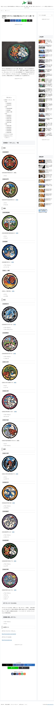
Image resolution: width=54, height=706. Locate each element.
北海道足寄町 (8, 132)
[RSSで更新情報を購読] (24, 674)
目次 (7, 97)
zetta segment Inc (50, 704)
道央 (6, 101)
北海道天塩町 (8, 122)
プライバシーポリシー (14, 704)
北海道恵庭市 (8, 103)
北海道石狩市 (8, 105)
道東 (6, 123)
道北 (6, 113)
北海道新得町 (8, 130)
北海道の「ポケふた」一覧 (9, 99)
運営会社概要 (7, 704)
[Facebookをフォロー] (17, 674)
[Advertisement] (18, 32)
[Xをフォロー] (15, 674)
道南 (6, 106)
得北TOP (2, 704)
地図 (17, 199)
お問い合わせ (21, 704)
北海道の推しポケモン (8, 135)
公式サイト (7, 137)
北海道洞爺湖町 (9, 108)
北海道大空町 (8, 125)
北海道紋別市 (8, 127)
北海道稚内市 (8, 115)
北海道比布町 (8, 120)
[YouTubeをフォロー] (20, 674)
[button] (29, 20)
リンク (26, 704)
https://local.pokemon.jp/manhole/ (9, 634)
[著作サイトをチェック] (12, 674)
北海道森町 (8, 110)
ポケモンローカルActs (8, 134)
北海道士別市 (8, 118)
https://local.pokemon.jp (7, 640)
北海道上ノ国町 (9, 111)
